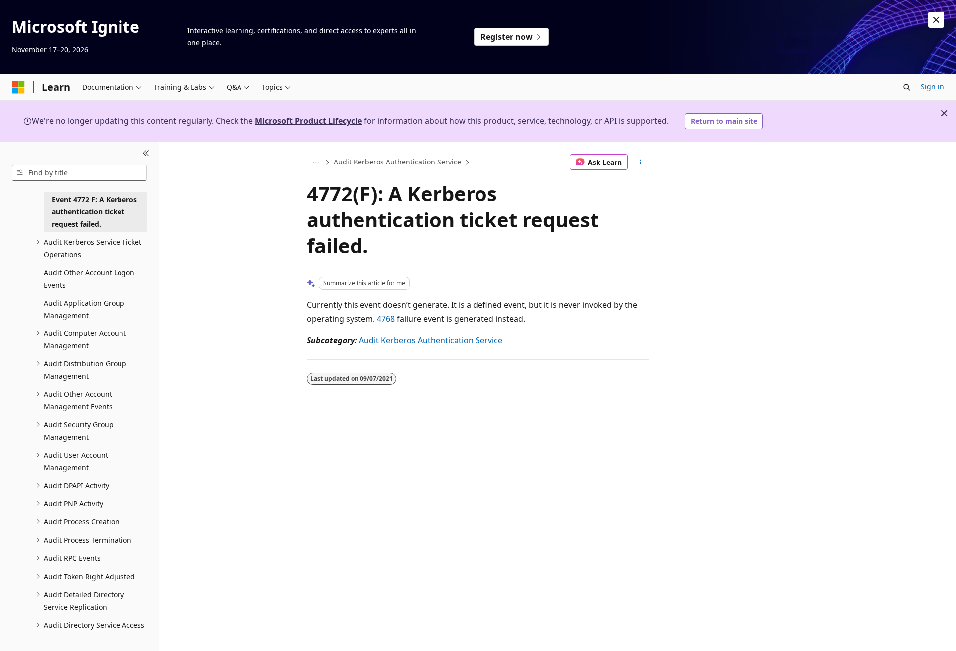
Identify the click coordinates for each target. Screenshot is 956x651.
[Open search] (907, 87)
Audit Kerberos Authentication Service (397, 161)
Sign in (932, 86)
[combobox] (79, 173)
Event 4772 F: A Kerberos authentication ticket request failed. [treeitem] (94, 212)
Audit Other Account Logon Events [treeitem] (89, 279)
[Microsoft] (18, 87)
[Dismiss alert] (936, 20)
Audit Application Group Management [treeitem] (84, 309)
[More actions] (640, 162)
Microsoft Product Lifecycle (308, 120)
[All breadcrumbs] (315, 162)
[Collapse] (146, 154)
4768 (386, 318)
